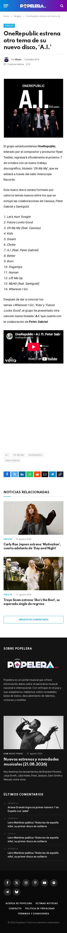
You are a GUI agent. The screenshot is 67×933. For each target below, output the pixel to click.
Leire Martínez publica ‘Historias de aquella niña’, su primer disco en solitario (33, 824)
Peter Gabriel (12, 460)
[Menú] (6, 6)
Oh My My (18, 455)
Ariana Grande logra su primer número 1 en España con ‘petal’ (33, 809)
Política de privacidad (40, 908)
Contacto (15, 908)
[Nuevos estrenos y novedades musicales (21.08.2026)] (33, 732)
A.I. (7, 455)
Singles (9, 25)
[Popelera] (33, 6)
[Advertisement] (33, 408)
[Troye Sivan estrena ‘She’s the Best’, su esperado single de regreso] (33, 573)
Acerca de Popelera (19, 903)
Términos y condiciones (33, 913)
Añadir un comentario (33, 619)
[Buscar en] (61, 6)
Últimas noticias (47, 903)
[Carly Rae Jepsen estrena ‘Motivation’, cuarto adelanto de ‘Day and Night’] (33, 518)
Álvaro (18, 59)
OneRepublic (35, 455)
